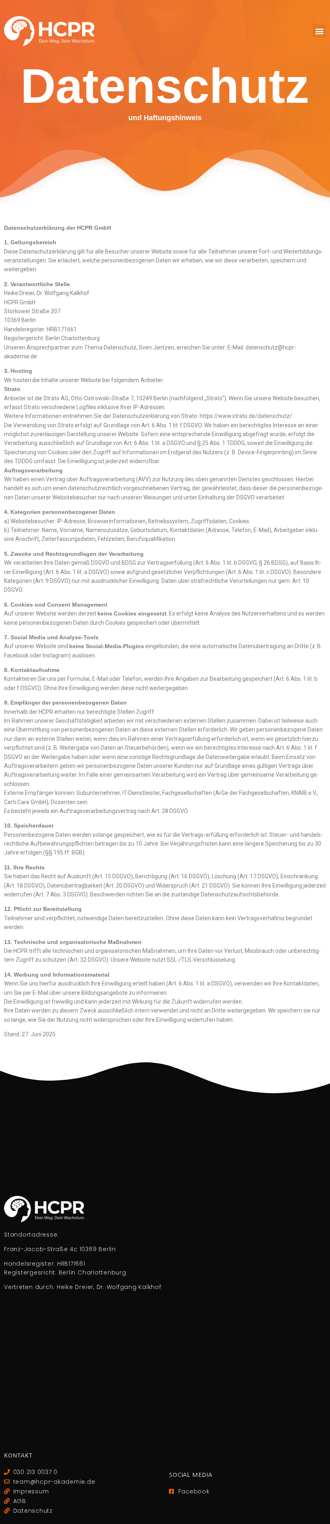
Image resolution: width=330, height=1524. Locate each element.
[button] (319, 30)
